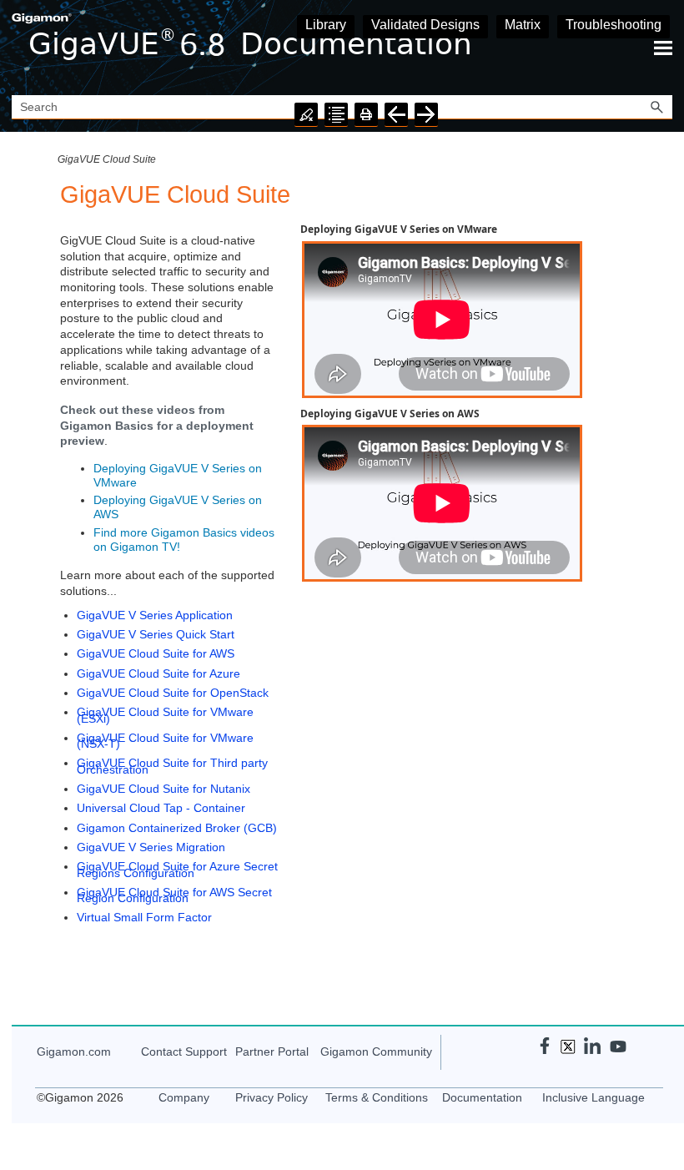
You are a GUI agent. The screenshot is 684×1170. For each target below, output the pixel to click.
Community (376, 1051)
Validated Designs (425, 25)
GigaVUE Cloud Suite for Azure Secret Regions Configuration (177, 869)
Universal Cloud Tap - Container (161, 807)
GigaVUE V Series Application (155, 615)
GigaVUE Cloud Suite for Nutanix (163, 788)
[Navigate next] (426, 115)
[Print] (366, 115)
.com (74, 1051)
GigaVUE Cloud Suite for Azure (158, 673)
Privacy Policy (271, 1097)
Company (183, 1097)
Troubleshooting (613, 25)
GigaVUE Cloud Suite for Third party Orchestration (172, 765)
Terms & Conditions (376, 1097)
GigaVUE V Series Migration (151, 847)
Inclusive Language (593, 1097)
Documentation (482, 1097)
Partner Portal (272, 1051)
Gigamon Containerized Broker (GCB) (177, 828)
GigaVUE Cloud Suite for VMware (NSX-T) (165, 740)
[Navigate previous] (396, 115)
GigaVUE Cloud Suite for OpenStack (173, 692)
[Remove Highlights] (306, 115)
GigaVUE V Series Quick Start (155, 634)
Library (325, 25)
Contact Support (184, 1051)
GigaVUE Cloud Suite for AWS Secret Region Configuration (174, 895)
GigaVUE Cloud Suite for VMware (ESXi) (165, 714)
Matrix (523, 25)
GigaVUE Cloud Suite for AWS (155, 653)
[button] (657, 107)
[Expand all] (336, 115)
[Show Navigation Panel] (663, 48)
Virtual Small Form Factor (144, 917)
